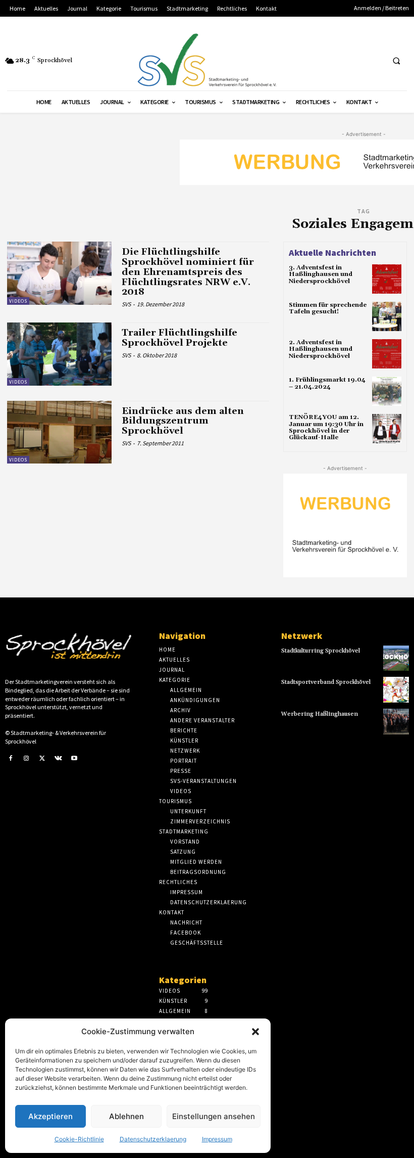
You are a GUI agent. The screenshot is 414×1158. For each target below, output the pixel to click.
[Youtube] (74, 758)
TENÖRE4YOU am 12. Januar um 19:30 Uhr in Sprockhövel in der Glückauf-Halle (326, 427)
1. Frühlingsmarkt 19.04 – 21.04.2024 (327, 383)
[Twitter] (42, 758)
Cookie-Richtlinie (79, 1139)
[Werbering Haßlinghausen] (396, 721)
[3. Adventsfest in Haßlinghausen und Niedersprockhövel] (386, 279)
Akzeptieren (50, 1116)
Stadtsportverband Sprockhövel (326, 682)
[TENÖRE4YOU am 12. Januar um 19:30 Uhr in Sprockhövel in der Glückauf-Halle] (386, 428)
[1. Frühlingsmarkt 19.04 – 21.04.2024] (386, 391)
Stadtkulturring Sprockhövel (320, 651)
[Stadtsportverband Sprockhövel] (396, 690)
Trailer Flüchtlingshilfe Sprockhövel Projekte (179, 338)
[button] (255, 1032)
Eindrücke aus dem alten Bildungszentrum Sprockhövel (183, 421)
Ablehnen (126, 1116)
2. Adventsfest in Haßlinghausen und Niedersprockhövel (320, 349)
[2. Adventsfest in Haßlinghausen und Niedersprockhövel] (386, 353)
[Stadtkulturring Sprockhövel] (396, 658)
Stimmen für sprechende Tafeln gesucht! (328, 308)
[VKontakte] (58, 758)
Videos (18, 301)
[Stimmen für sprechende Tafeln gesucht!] (386, 316)
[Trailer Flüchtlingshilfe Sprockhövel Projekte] (59, 353)
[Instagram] (26, 758)
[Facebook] (10, 758)
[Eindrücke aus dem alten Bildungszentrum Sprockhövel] (59, 432)
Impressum (217, 1139)
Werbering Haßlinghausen (319, 714)
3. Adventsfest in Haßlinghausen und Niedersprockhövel (320, 274)
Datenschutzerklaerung (153, 1139)
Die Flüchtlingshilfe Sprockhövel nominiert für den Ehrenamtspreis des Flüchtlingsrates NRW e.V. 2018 (188, 272)
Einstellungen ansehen (213, 1116)
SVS (126, 304)
